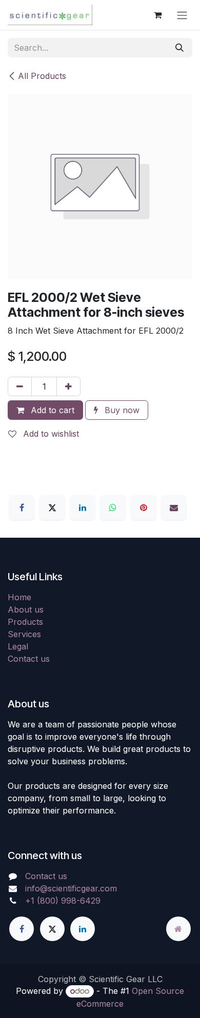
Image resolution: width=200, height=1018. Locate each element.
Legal (18, 646)
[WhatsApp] (113, 507)
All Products (42, 76)
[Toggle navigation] (182, 15)
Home (19, 597)
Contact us (29, 659)
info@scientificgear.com (71, 888)
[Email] (174, 507)
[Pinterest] (143, 507)
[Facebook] (21, 507)
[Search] (179, 47)
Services (24, 634)
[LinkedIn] (82, 507)
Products (25, 622)
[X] (52, 507)
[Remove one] (20, 386)
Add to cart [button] (51, 410)
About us (26, 609)
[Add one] (68, 386)
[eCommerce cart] (157, 15)
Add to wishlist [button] (50, 434)
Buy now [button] (120, 410)
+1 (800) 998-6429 (63, 900)
